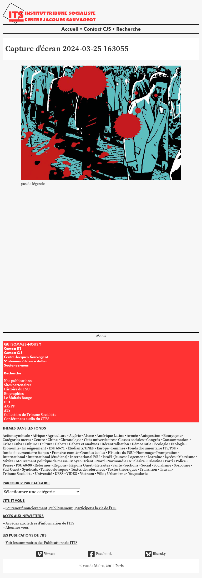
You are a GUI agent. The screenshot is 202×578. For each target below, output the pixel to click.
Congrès (153, 439)
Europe (103, 448)
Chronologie (70, 439)
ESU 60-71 (57, 448)
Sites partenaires (17, 385)
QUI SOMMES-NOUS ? (22, 344)
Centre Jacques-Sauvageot (26, 356)
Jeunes (119, 456)
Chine (53, 439)
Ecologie (178, 444)
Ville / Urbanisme (111, 473)
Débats (60, 444)
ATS (7, 410)
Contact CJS (97, 28)
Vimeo (49, 553)
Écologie (161, 444)
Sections (131, 465)
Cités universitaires (99, 439)
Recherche (128, 28)
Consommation (176, 439)
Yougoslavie (138, 473)
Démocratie (141, 444)
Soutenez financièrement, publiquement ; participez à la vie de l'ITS (61, 508)
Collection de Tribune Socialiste (30, 414)
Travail (165, 469)
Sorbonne (182, 465)
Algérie (75, 435)
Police (181, 461)
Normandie (116, 461)
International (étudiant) (47, 456)
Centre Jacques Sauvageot (59, 20)
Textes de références (88, 469)
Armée (132, 435)
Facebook (104, 553)
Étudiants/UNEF (81, 448)
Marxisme (186, 456)
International (14, 456)
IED (7, 402)
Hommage (145, 452)
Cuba (18, 444)
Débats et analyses (84, 444)
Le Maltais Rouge (18, 397)
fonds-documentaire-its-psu (26, 452)
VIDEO (71, 473)
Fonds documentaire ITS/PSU (152, 448)
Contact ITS (13, 348)
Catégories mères (17, 439)
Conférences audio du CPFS (26, 418)
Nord (100, 461)
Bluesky (159, 553)
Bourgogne (172, 435)
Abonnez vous (17, 527)
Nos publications (18, 380)
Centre (39, 439)
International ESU (85, 456)
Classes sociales (131, 439)
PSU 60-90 (24, 465)
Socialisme (162, 465)
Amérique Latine (110, 435)
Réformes (42, 465)
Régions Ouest (81, 465)
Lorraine (155, 456)
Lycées (170, 456)
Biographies (14, 393)
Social (146, 465)
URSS (59, 473)
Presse (8, 465)
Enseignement (34, 448)
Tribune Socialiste (17, 473)
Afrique (39, 435)
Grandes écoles (92, 452)
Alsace (88, 435)
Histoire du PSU (17, 389)
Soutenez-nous (16, 365)
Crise (7, 444)
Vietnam (87, 473)
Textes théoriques (122, 469)
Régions (60, 465)
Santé (117, 465)
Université (43, 473)
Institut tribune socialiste (59, 13)
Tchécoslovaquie (54, 469)
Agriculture (57, 435)
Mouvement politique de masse (42, 461)
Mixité (8, 461)
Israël (107, 456)
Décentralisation (115, 444)
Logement (136, 456)
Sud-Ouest (11, 469)
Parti (169, 461)
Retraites (102, 465)
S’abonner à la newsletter (25, 361)
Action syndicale (16, 435)
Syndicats (30, 469)
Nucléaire (137, 461)
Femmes (118, 448)
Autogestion (150, 435)
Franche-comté (65, 452)
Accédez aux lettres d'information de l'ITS (40, 523)
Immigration (167, 452)
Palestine (154, 461)
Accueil (69, 28)
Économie (11, 448)
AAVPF (9, 406)
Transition (148, 469)
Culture (31, 444)
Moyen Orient (81, 461)
